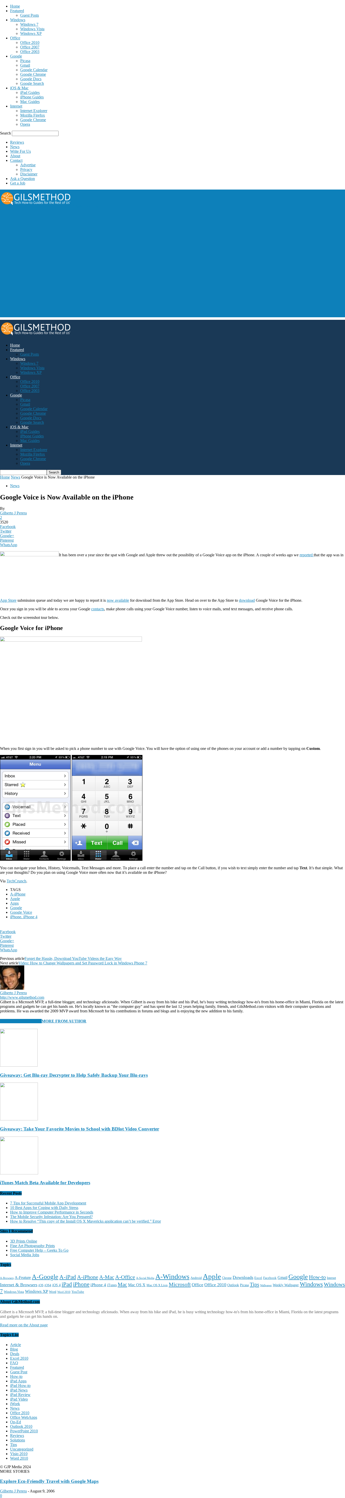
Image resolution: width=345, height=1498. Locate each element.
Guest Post (18, 1372)
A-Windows (172, 1276)
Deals (14, 1354)
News (14, 147)
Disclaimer (28, 174)
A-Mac (106, 1277)
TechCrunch (16, 881)
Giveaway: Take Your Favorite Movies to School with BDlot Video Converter (79, 1129)
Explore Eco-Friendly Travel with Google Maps (49, 1481)
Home (15, 6)
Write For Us (20, 151)
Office (15, 38)
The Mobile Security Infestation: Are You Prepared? (51, 1217)
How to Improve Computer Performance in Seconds (51, 1212)
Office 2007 (29, 47)
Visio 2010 (19, 1454)
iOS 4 (56, 1285)
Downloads (243, 1277)
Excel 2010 (19, 1358)
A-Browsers (7, 1277)
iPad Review (20, 1394)
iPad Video (19, 1399)
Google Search (32, 83)
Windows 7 (29, 24)
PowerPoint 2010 (24, 1431)
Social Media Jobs (24, 1255)
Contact (16, 160)
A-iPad (67, 1277)
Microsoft (180, 1284)
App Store (8, 600)
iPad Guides (30, 92)
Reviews (17, 142)
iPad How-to (20, 1385)
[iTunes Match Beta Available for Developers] (19, 1173)
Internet (16, 106)
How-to (317, 1277)
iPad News (19, 1390)
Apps (14, 903)
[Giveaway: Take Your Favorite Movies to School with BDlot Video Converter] (19, 1119)
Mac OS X (136, 1284)
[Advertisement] (92, 227)
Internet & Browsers (18, 1284)
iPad (67, 1284)
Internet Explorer (33, 111)
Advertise (28, 165)
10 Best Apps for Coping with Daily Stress (44, 1207)
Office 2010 (29, 42)
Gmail (25, 65)
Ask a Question (22, 178)
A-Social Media (145, 1277)
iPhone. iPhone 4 (23, 917)
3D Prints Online (23, 1241)
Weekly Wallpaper (286, 1285)
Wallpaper (266, 1285)
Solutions (17, 1440)
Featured (17, 11)
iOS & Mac (19, 88)
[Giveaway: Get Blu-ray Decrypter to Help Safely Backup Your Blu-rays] (19, 1065)
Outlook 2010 (21, 1426)
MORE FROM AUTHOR (64, 1021)
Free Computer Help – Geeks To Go (39, 1250)
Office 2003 (29, 51)
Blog (14, 1349)
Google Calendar (33, 70)
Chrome (227, 1278)
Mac (122, 1284)
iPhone (81, 1284)
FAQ (14, 1363)
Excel (258, 1278)
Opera (25, 124)
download (247, 600)
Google (16, 56)
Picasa (25, 61)
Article (15, 1345)
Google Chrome (33, 74)
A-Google (45, 1276)
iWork (15, 1404)
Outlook (233, 1285)
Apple (15, 899)
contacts (97, 609)
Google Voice (21, 912)
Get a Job (17, 183)
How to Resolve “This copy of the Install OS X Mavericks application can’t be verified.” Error (85, 1221)
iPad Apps (18, 1381)
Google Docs (30, 79)
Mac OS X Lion (157, 1285)
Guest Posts (29, 15)
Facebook (270, 1278)
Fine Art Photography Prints (32, 1246)
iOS (40, 1285)
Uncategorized (21, 1449)
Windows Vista (32, 29)
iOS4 (47, 1285)
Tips (254, 1284)
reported (307, 555)
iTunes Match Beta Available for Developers (45, 1182)
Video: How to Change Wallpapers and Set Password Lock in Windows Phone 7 (82, 963)
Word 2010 (63, 1291)
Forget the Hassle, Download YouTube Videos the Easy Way (73, 958)
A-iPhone (18, 894)
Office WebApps (23, 1417)
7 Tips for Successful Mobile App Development (48, 1203)
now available (118, 600)
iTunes (112, 1285)
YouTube (77, 1292)
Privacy (26, 169)
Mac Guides (30, 101)
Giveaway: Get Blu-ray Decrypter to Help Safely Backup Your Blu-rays (74, 1075)
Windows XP (31, 33)
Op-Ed (15, 1422)
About (15, 156)
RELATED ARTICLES (21, 1021)
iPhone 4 (98, 1284)
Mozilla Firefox (32, 115)
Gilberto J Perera (13, 513)
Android (196, 1278)
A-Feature (23, 1277)
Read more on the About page (24, 1325)
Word (52, 1292)
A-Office (125, 1277)
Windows (17, 20)
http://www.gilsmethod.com (22, 997)
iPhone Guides (32, 97)
